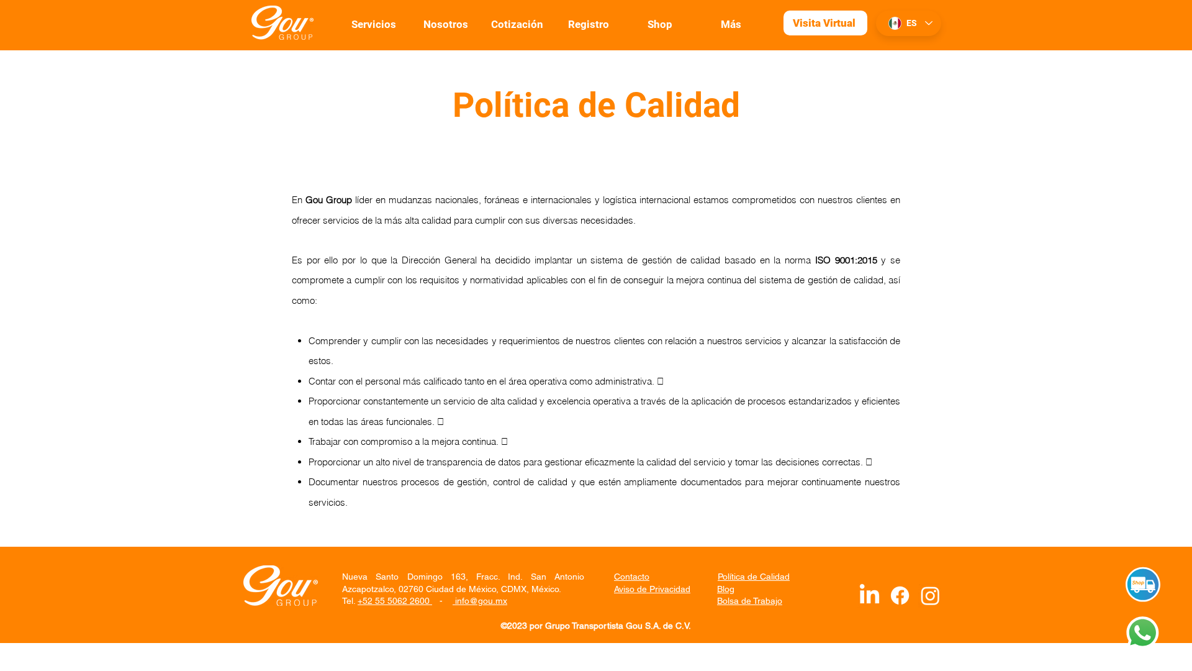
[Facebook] (900, 595)
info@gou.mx (480, 601)
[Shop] (1142, 584)
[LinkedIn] (869, 595)
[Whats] (1140, 631)
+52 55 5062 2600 (395, 601)
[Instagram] (930, 595)
